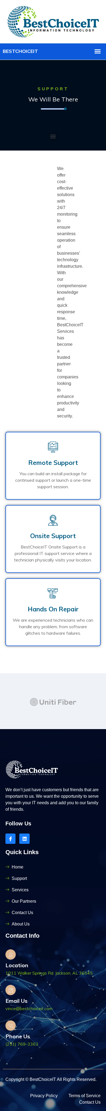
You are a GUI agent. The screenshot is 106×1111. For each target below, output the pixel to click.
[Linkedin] (24, 839)
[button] (53, 136)
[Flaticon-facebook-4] (10, 839)
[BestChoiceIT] (53, 21)
